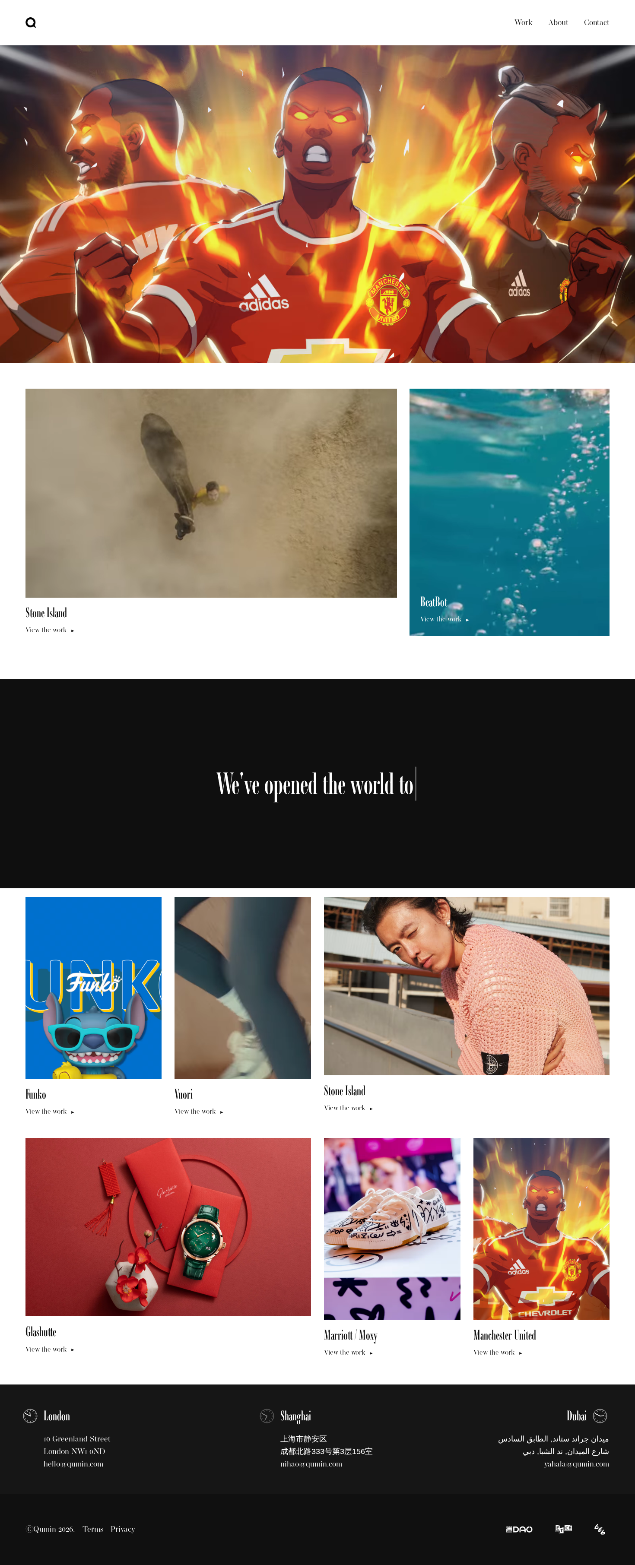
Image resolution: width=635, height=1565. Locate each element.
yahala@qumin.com (576, 1463)
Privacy (123, 1529)
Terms (93, 1529)
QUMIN (30, 22)
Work (523, 22)
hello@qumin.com (73, 1463)
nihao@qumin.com (311, 1463)
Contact (597, 22)
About (558, 22)
